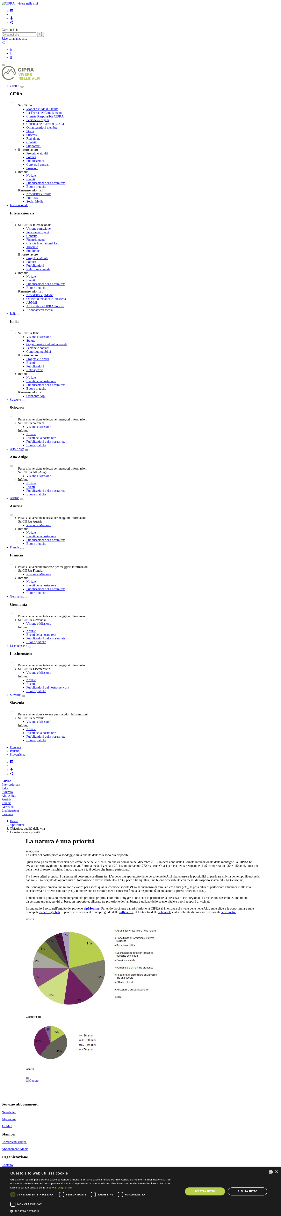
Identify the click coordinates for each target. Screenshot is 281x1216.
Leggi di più (65, 1187)
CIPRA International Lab (42, 243)
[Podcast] (11, 18)
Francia (15, 547)
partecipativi (228, 912)
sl (11, 57)
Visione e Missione (38, 337)
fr (11, 49)
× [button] (276, 1171)
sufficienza (126, 912)
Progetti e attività (37, 153)
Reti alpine (33, 138)
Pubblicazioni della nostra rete (45, 183)
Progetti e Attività (37, 359)
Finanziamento (35, 239)
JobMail (31, 302)
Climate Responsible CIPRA (45, 116)
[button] (94, 1211)
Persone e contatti (37, 348)
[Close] (11, 102)
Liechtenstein (18, 645)
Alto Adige (17, 449)
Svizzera (15, 399)
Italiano (15, 751)
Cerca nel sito (10, 29)
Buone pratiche (36, 186)
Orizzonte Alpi (35, 396)
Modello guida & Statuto (42, 109)
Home (14, 821)
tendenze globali (49, 912)
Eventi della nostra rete (41, 381)
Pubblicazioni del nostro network (47, 687)
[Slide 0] (27, 1078)
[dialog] (140, 1191)
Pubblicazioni (35, 160)
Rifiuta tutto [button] (247, 1191)
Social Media (34, 201)
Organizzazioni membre (41, 127)
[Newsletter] (11, 11)
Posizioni (32, 168)
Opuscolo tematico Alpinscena (46, 299)
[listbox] (271, 1172)
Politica (31, 157)
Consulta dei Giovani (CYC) (45, 124)
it (11, 53)
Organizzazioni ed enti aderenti (46, 344)
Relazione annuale (38, 269)
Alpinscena (9, 1119)
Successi (31, 135)
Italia (13, 313)
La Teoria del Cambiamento (44, 112)
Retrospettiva (34, 370)
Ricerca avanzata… (14, 38)
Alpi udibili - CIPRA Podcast (45, 306)
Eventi (30, 179)
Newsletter (9, 1112)
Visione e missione (38, 228)
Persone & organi (37, 120)
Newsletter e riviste (38, 194)
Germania (16, 596)
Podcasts (32, 197)
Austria (14, 498)
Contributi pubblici (38, 351)
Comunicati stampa (14, 1142)
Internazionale (19, 205)
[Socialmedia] (11, 22)
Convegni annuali (37, 164)
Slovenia (15, 695)
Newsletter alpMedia (39, 295)
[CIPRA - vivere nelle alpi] (20, 3)
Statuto (30, 340)
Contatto (31, 142)
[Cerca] (40, 34)
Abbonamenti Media (15, 1149)
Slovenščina (18, 754)
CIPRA (15, 86)
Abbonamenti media (39, 310)
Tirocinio (32, 247)
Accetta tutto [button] (205, 1191)
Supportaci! (33, 146)
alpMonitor (17, 825)
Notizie (31, 175)
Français (15, 747)
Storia (30, 131)
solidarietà (164, 912)
